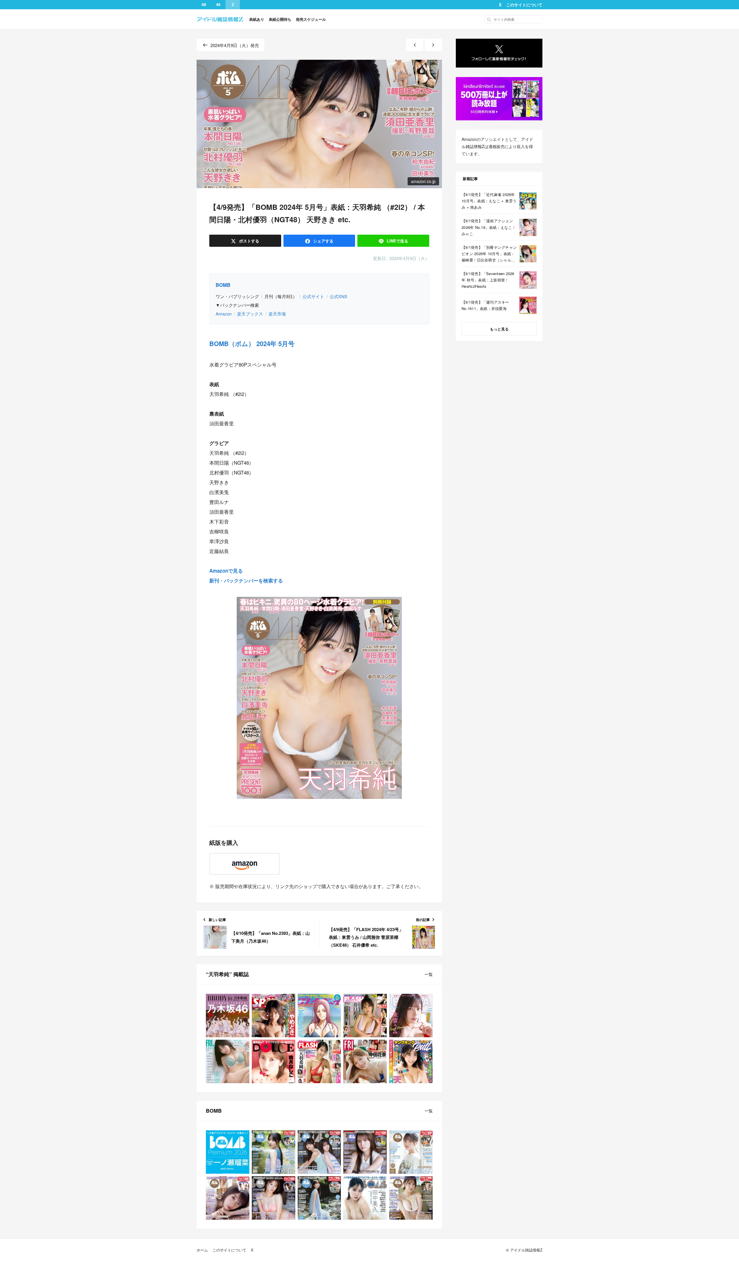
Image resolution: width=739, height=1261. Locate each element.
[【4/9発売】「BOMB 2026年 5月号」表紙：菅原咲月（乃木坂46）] (365, 1152)
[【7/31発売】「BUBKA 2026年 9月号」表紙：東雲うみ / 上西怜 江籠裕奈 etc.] (411, 1015)
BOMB (223, 284)
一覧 (429, 974)
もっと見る (499, 329)
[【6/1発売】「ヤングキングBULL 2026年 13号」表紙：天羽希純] (411, 1061)
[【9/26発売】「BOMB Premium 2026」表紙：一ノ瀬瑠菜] (227, 1152)
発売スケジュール (311, 19)
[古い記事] (433, 45)
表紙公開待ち (280, 19)
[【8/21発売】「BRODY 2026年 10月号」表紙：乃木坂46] (227, 1015)
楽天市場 (277, 314)
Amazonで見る (226, 570)
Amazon (224, 314)
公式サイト (313, 296)
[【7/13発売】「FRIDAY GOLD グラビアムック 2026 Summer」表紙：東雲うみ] (227, 1061)
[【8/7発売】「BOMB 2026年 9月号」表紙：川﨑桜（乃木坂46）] (273, 1152)
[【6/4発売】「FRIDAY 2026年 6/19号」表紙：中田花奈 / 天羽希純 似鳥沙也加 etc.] (365, 1061)
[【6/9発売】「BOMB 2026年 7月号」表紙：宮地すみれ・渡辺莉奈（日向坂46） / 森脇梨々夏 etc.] (319, 1152)
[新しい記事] (414, 45)
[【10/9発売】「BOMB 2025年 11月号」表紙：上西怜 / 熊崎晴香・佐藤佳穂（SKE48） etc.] (273, 1198)
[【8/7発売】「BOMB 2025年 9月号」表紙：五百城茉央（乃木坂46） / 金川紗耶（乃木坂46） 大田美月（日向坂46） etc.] (319, 1198)
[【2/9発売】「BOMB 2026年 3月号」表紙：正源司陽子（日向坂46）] (411, 1152)
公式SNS (338, 296)
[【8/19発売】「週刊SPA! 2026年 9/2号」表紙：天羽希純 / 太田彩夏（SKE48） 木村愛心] (273, 1015)
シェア (322, 241)
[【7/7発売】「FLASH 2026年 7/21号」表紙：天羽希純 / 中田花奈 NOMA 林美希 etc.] (319, 1061)
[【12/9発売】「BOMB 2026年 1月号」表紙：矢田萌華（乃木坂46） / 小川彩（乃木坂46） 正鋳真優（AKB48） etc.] (227, 1198)
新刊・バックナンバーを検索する (246, 580)
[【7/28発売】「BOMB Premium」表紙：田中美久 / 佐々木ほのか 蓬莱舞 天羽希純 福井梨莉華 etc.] (365, 1198)
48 (203, 4)
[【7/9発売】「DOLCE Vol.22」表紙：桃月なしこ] (273, 1061)
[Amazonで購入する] (244, 864)
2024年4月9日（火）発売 (234, 45)
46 (218, 4)
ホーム (202, 1250)
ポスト (248, 241)
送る (397, 241)
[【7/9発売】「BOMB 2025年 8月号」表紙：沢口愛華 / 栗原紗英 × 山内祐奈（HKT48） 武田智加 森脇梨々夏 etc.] (411, 1198)
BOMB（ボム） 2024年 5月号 (251, 343)
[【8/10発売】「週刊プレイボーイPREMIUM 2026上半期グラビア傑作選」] (319, 1015)
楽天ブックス (250, 314)
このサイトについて (524, 5)
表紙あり (256, 19)
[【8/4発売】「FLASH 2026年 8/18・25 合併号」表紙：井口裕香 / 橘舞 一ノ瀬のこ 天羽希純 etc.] (365, 1015)
